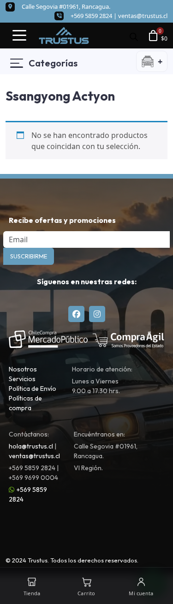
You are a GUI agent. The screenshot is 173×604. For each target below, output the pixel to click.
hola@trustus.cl (31, 446)
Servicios (22, 379)
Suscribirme (28, 256)
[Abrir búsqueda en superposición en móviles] (133, 36)
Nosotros (23, 369)
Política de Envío (32, 388)
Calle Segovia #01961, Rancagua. (66, 6)
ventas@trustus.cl (142, 16)
